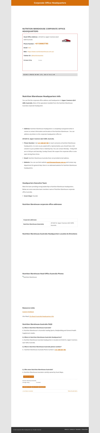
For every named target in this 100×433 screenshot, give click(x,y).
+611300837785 (41, 43)
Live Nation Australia (28, 391)
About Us (67, 429)
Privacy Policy (85, 429)
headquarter (42, 387)
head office (35, 387)
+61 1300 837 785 (43, 143)
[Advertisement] (50, 17)
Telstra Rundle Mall (72, 391)
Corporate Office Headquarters (50, 3)
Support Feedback (28, 312)
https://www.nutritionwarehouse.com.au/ (41, 52)
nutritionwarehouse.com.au (56, 162)
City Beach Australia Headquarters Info (41, 316)
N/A (29, 48)
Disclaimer (78, 429)
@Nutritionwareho (37, 55)
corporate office (27, 387)
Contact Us (72, 429)
